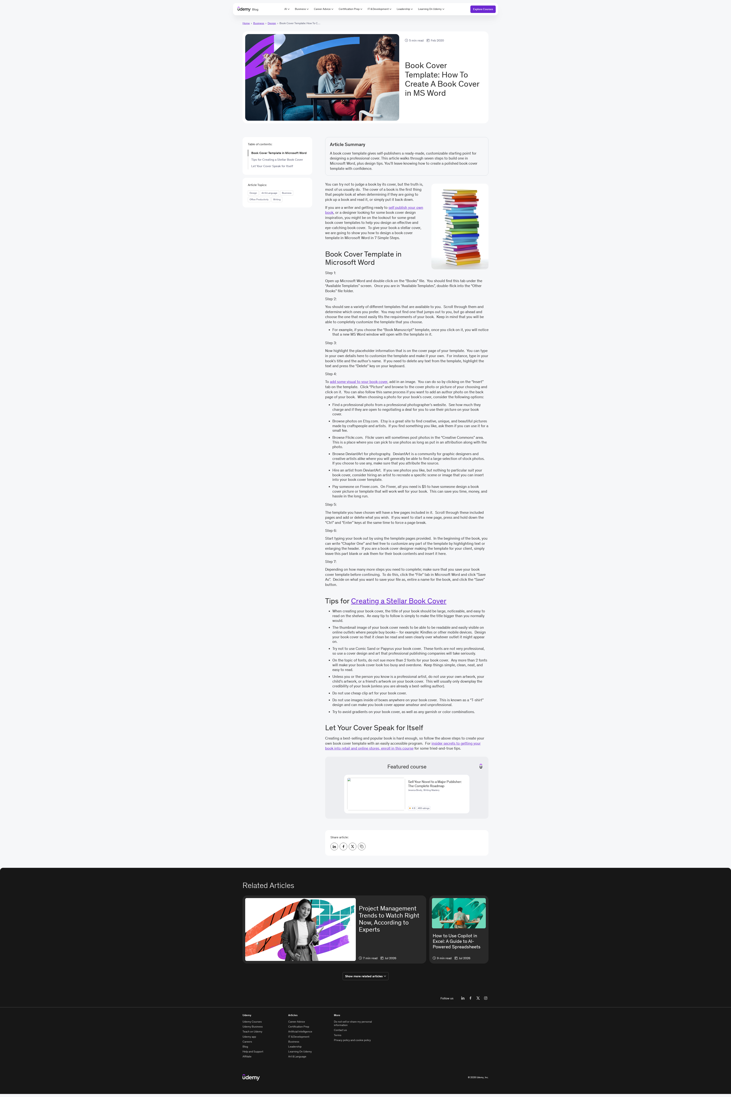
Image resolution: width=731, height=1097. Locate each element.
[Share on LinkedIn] (334, 846)
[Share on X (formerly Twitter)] (352, 846)
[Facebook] (470, 998)
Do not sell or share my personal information (353, 1023)
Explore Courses (483, 9)
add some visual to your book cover (358, 381)
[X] (478, 998)
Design (272, 23)
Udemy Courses (252, 1021)
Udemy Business (253, 1026)
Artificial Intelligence (300, 1031)
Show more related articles (364, 976)
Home (246, 23)
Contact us (340, 1030)
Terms (337, 1035)
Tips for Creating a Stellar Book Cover (277, 159)
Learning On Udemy (430, 9)
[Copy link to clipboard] (362, 846)
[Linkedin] (463, 998)
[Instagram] (485, 998)
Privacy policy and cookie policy (352, 1040)
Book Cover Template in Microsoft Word (279, 153)
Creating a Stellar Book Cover (398, 600)
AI (285, 9)
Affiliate (247, 1056)
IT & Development (378, 9)
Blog (245, 1046)
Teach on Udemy (252, 1031)
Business (300, 9)
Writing (277, 199)
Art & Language (269, 192)
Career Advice (322, 9)
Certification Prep (349, 9)
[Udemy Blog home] (251, 1077)
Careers (247, 1041)
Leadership (403, 9)
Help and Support (253, 1051)
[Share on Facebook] (343, 846)
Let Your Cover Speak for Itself (272, 166)
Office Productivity (259, 199)
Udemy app (249, 1036)
